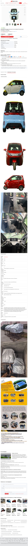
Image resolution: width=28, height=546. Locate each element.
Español (17, 540)
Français (14, 540)
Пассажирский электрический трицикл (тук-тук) (4, 521)
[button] (2, 3)
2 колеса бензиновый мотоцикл (24, 521)
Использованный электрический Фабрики (12, 529)
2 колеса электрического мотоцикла (4, 522)
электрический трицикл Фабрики (16, 531)
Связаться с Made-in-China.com (22, 538)
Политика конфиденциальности (15, 538)
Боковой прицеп (9, 521)
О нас (0, 538)
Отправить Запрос (7, 36)
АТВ (14, 521)
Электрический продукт (3, 529)
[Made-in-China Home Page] (14, 1)
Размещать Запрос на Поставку (19, 493)
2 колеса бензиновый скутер (10, 522)
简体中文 (7, 540)
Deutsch (19, 540)
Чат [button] (21, 36)
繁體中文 (10, 540)
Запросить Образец (15, 38)
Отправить (6, 493)
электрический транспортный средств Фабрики (6, 531)
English (4, 540)
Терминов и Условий (25, 543)
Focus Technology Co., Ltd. (13, 542)
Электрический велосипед (23, 522)
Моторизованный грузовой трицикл (11, 520)
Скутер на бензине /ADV (3, 520)
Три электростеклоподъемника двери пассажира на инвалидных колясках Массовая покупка (11, 534)
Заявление (3, 538)
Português (22, 540)
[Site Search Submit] (20, 3)
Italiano (24, 540)
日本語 (12, 540)
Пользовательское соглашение (8, 538)
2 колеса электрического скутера (17, 522)
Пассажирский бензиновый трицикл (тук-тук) (24, 520)
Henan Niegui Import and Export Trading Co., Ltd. (7, 31)
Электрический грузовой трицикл (17, 520)
